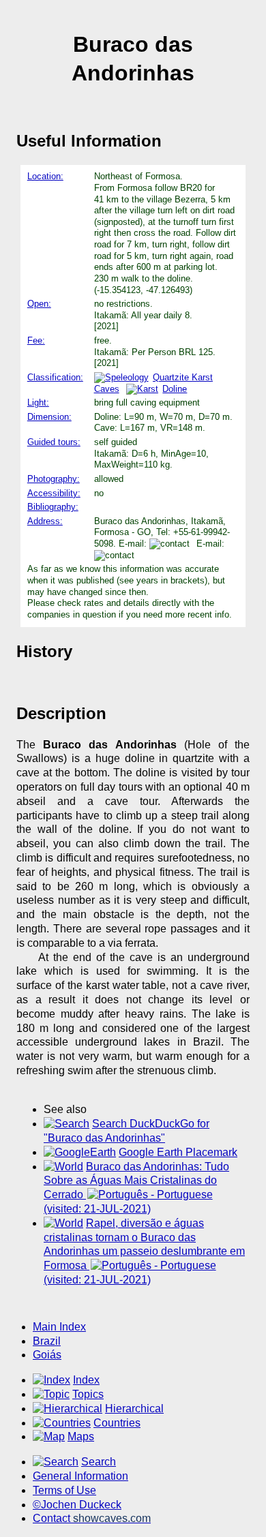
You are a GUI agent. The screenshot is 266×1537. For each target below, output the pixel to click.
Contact (92, 1518)
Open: (39, 304)
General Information (80, 1476)
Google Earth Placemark (178, 1152)
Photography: (53, 479)
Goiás (47, 1354)
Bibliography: (52, 507)
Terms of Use (64, 1490)
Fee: (36, 340)
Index (86, 1380)
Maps (81, 1436)
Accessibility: (53, 493)
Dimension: (49, 417)
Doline (174, 389)
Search (98, 1461)
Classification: (55, 377)
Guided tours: (53, 442)
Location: (45, 176)
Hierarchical (134, 1408)
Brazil (47, 1341)
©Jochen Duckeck (77, 1504)
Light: (38, 402)
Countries (117, 1423)
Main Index (59, 1327)
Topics (88, 1394)
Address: (45, 521)
